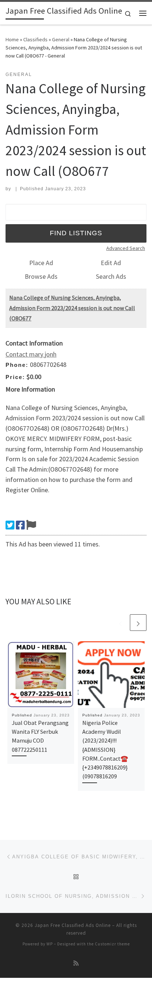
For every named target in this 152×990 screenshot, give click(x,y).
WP (49, 943)
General (60, 39)
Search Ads (111, 276)
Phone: (17, 365)
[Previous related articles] (120, 622)
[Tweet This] (10, 525)
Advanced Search (125, 248)
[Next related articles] (138, 622)
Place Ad (41, 262)
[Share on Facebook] (20, 525)
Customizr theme (112, 943)
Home (12, 39)
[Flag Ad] (31, 525)
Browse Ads (41, 276)
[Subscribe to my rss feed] (76, 963)
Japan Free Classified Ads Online (73, 925)
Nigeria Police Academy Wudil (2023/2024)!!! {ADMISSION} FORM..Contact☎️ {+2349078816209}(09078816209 (105, 749)
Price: (15, 377)
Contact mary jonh (31, 354)
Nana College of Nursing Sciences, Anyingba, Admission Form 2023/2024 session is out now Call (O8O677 (72, 308)
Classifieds (35, 39)
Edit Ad (111, 262)
